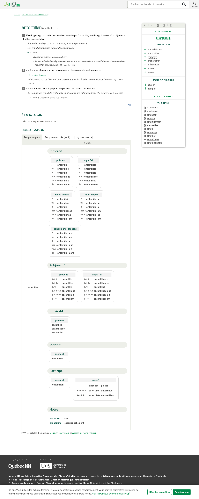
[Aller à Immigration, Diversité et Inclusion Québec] (19, 468)
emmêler (152, 57)
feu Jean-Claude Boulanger (50, 483)
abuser (151, 85)
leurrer (42, 75)
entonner (152, 107)
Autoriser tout (182, 492)
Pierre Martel (49, 476)
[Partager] (151, 25)
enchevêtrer (154, 60)
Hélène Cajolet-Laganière (29, 476)
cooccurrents (163, 96)
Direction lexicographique (21, 480)
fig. (27, 70)
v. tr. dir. (55, 28)
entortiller (152, 125)
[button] (194, 4)
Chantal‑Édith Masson (69, 476)
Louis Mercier (106, 476)
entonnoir (151, 115)
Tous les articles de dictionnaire (34, 15)
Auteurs (12, 476)
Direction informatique (62, 480)
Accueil (17, 15)
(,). (117, 93)
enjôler (35, 75)
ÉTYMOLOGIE (32, 115)
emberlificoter (155, 49)
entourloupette (154, 143)
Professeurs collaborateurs (22, 483)
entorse (151, 118)
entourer (151, 136)
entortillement (154, 122)
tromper (152, 88)
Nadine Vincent (123, 476)
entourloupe (153, 139)
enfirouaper (153, 64)
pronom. (33, 52)
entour (150, 129)
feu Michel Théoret (88, 483)
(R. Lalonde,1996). (68, 65)
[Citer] (145, 25)
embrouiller (153, 53)
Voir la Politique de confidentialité (109, 493)
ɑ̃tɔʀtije (46, 28)
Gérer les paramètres (159, 492)
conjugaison (163, 31)
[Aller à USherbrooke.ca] (53, 468)
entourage (152, 132)
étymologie (163, 37)
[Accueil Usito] (8, 4)
